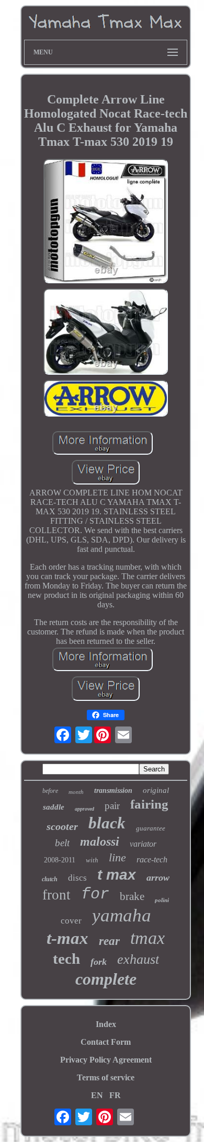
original (156, 790)
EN (97, 1095)
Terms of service (105, 1077)
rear (109, 941)
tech (66, 958)
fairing (149, 804)
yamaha (121, 915)
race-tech (152, 859)
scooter (62, 826)
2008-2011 (59, 860)
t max (116, 875)
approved (84, 809)
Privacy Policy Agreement (106, 1059)
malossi (99, 841)
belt (62, 842)
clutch (50, 879)
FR (115, 1095)
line (117, 857)
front (56, 895)
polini (162, 900)
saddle (53, 807)
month (76, 792)
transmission (113, 790)
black (107, 823)
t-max (67, 938)
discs (77, 878)
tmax (147, 938)
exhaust (138, 959)
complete (106, 979)
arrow (157, 877)
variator (143, 843)
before (50, 790)
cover (71, 921)
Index (106, 1024)
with (92, 860)
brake (132, 896)
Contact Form (106, 1041)
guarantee (150, 828)
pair (112, 805)
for (95, 894)
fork (98, 961)
